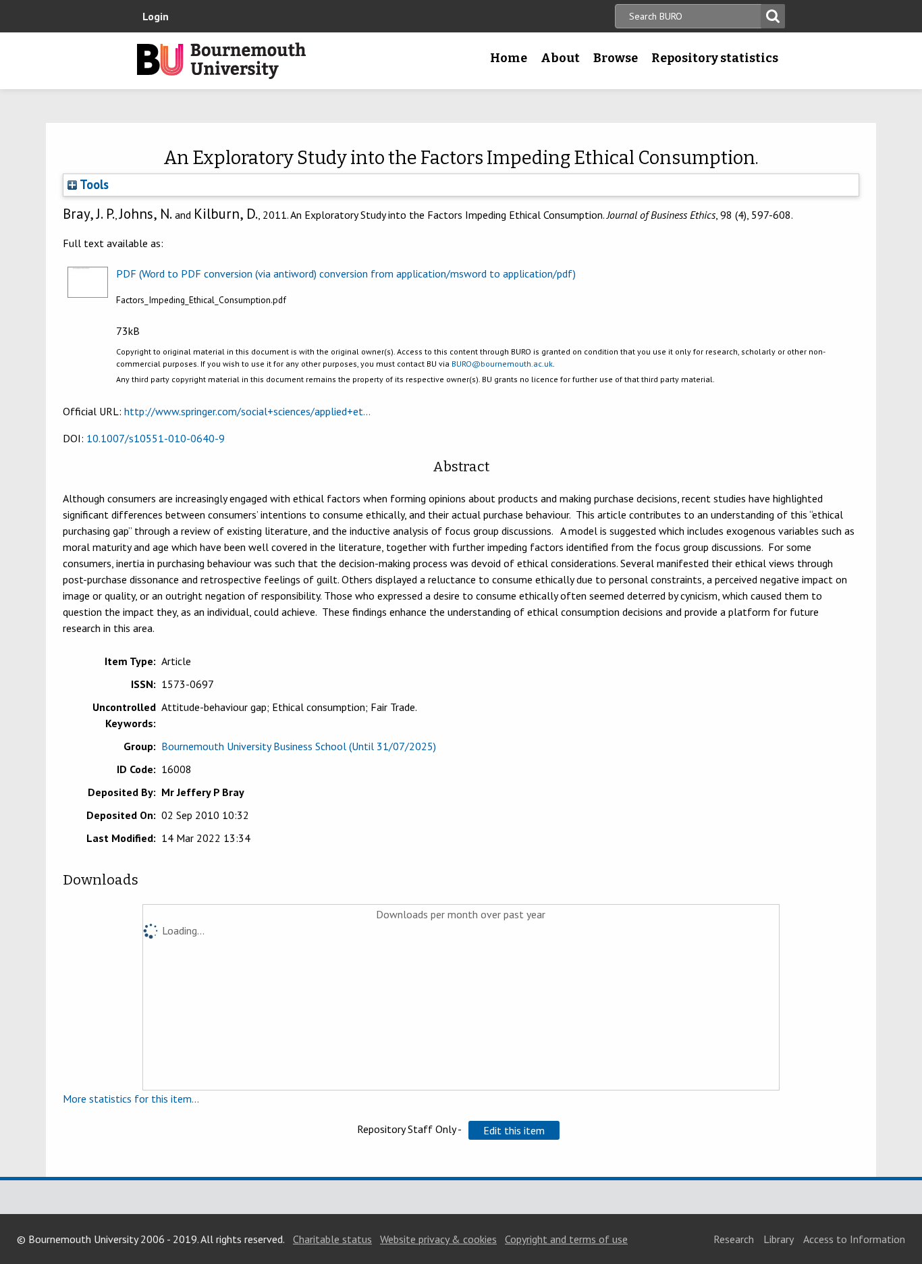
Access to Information (854, 1239)
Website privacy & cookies (438, 1239)
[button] (514, 1130)
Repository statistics (714, 58)
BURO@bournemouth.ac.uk (502, 364)
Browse (615, 58)
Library (778, 1239)
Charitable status (332, 1239)
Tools (93, 184)
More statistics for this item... (131, 1098)
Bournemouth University (221, 61)
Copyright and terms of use (566, 1239)
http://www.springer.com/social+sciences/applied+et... (247, 411)
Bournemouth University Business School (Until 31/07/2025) (298, 746)
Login (155, 16)
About (560, 58)
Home (508, 58)
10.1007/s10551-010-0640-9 (155, 438)
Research (733, 1239)
